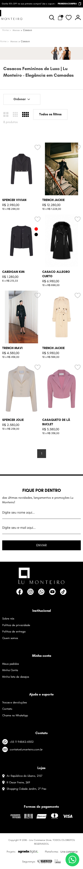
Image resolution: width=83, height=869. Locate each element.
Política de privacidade (16, 625)
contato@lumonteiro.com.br (26, 749)
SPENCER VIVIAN (14, 200)
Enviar (41, 545)
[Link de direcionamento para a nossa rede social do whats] (41, 591)
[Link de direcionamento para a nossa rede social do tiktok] (63, 591)
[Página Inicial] (4, 41)
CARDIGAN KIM (13, 272)
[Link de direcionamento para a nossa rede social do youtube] (52, 591)
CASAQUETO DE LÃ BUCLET (56, 422)
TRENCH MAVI (12, 348)
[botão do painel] (78, 17)
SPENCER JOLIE (13, 420)
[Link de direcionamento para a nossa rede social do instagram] (30, 591)
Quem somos (10, 638)
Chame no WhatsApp (15, 715)
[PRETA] (36, 234)
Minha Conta (10, 670)
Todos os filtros (50, 114)
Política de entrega (13, 631)
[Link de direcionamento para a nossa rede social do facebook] (19, 591)
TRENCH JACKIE (53, 200)
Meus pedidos (10, 663)
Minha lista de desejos (15, 676)
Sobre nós (8, 618)
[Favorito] (69, 17)
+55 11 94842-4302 (22, 741)
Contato (7, 708)
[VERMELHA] (36, 229)
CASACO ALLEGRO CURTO (56, 274)
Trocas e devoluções (14, 702)
